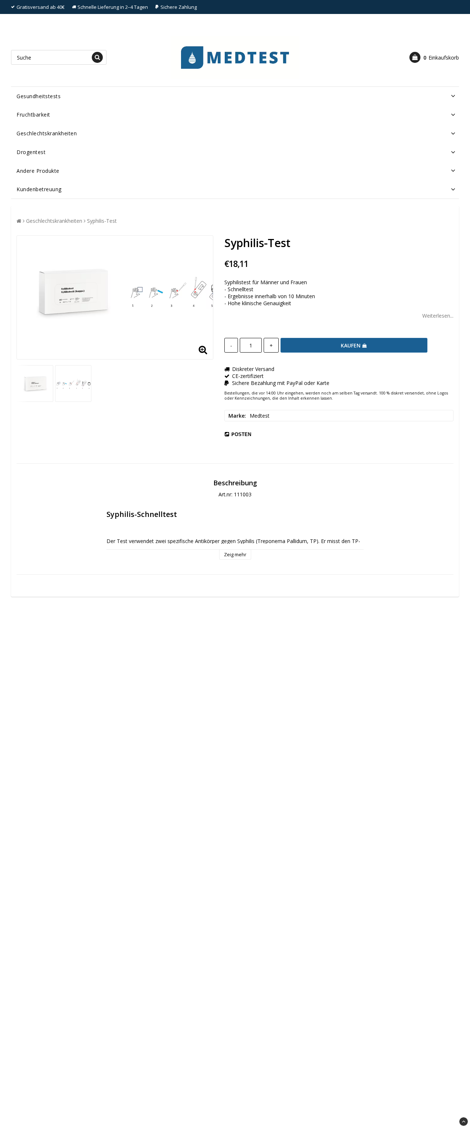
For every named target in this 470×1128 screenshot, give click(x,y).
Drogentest (31, 152)
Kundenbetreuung (39, 189)
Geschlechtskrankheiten (47, 133)
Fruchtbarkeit (33, 114)
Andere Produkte (38, 170)
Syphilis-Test (102, 220)
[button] (434, 57)
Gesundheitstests (39, 96)
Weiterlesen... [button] (437, 315)
